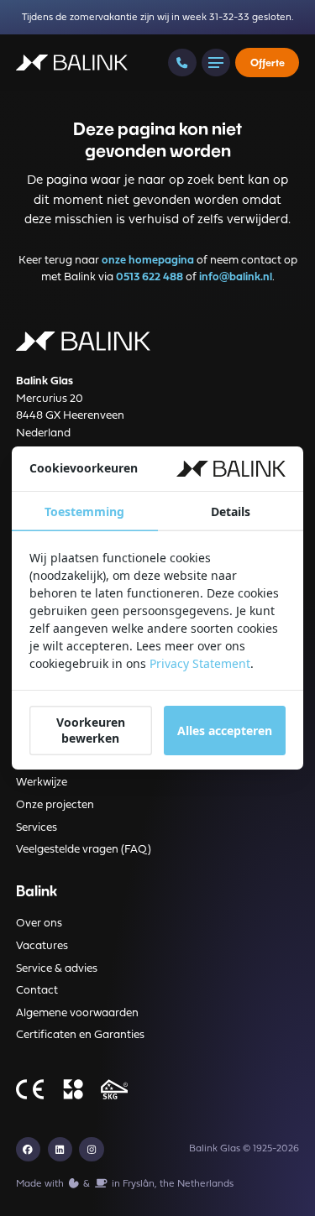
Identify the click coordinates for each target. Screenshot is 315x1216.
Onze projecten (55, 805)
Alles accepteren (224, 730)
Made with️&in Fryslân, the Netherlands (125, 1184)
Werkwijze (41, 782)
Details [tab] (230, 511)
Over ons (39, 923)
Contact (37, 990)
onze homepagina (148, 260)
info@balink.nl (235, 277)
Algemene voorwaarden (77, 1013)
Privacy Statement (200, 663)
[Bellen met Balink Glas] (182, 62)
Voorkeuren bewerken (90, 730)
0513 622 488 (149, 277)
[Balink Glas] (72, 63)
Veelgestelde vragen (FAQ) (83, 849)
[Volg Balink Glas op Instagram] (91, 1149)
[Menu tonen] (215, 62)
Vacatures (42, 946)
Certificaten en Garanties (80, 1035)
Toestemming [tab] (84, 511)
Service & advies (56, 968)
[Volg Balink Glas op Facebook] (28, 1149)
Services (36, 827)
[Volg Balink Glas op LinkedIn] (60, 1149)
